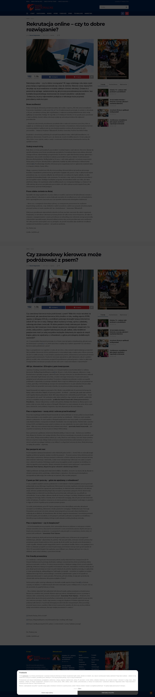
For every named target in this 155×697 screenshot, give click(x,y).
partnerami (25, 676)
